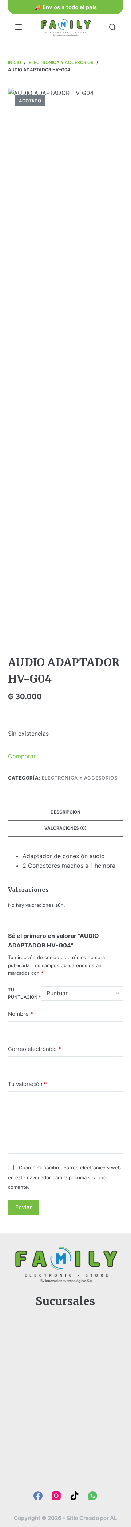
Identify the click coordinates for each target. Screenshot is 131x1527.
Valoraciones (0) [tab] (65, 828)
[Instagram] (56, 1495)
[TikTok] (74, 1495)
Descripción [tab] (65, 812)
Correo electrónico (34, 1048)
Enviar (23, 1207)
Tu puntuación (24, 993)
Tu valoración (27, 1084)
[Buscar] (112, 27)
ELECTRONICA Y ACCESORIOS (80, 778)
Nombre (20, 1013)
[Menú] (18, 27)
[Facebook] (38, 1495)
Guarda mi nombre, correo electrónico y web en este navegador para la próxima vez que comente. (64, 1177)
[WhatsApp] (92, 1495)
